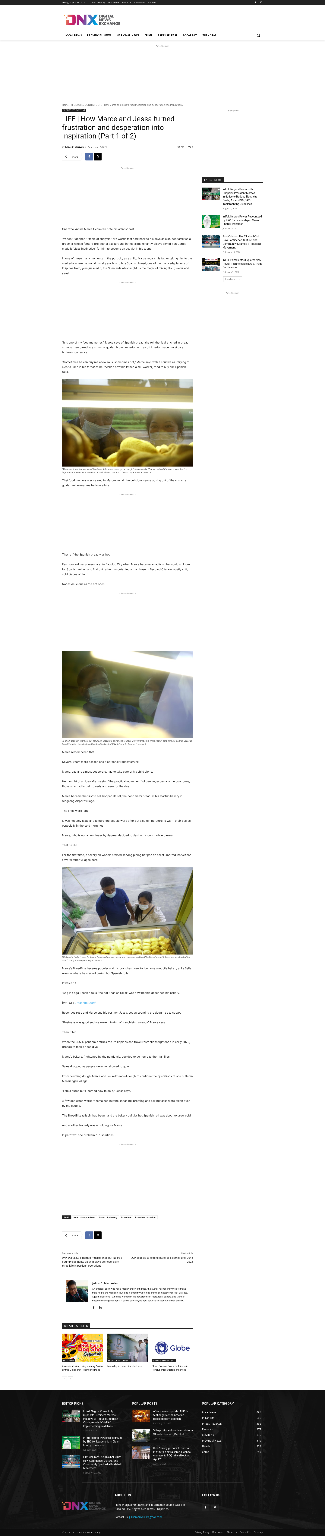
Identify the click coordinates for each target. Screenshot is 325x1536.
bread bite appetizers (84, 1217)
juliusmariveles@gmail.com (145, 1517)
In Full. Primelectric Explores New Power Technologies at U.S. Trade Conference (242, 263)
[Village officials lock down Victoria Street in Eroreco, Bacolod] (141, 1435)
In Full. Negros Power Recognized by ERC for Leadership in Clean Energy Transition (242, 220)
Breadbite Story (85, 1003)
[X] (261, 3)
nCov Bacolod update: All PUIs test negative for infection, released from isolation (170, 1415)
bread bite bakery (108, 1217)
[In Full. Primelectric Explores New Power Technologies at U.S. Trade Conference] (211, 264)
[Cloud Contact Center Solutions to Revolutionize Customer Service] (172, 1348)
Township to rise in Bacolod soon (125, 1366)
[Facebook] (255, 3)
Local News (68, 1360)
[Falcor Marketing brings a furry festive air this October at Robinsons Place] (82, 1348)
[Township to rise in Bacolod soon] (127, 1348)
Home (65, 104)
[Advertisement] (190, 19)
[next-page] (70, 1378)
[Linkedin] (100, 1306)
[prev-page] (64, 1378)
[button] (258, 35)
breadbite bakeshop (145, 1217)
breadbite (126, 1217)
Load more (231, 279)
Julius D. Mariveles (75, 146)
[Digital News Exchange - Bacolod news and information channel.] (92, 20)
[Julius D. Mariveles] (77, 1295)
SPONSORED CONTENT (83, 104)
